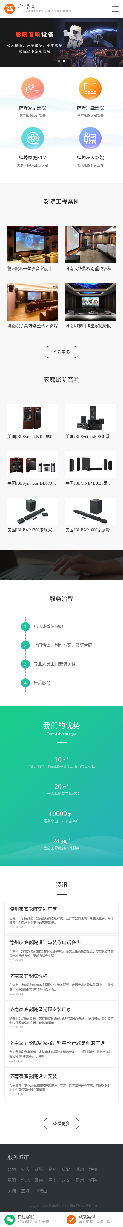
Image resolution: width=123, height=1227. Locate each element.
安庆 (25, 1169)
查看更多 (61, 352)
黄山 (52, 1180)
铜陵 (93, 1180)
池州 (80, 1169)
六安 (66, 1180)
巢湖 (66, 1169)
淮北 (25, 1180)
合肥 (11, 1169)
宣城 (25, 1191)
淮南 (39, 1180)
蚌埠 (39, 1169)
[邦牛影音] (9, 9)
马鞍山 (41, 1191)
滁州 (93, 1169)
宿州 (80, 1180)
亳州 (52, 1169)
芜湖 (11, 1191)
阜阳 (11, 1180)
